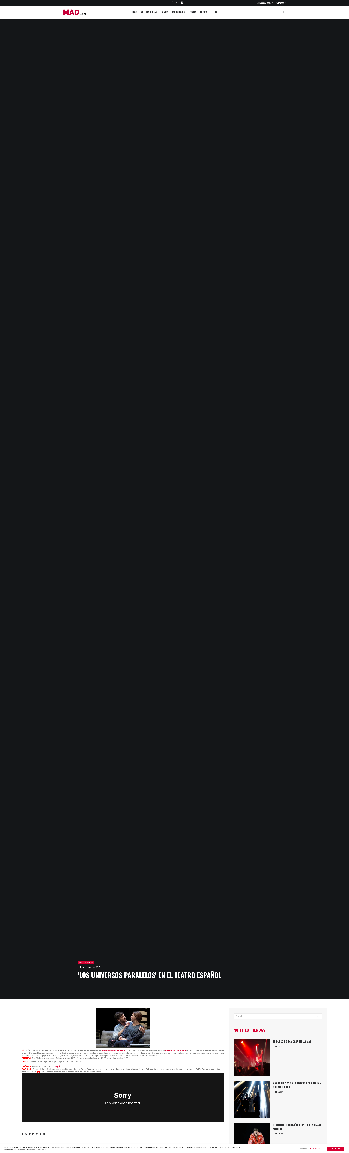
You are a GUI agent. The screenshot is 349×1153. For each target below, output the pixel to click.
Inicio (134, 12)
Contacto (279, 3)
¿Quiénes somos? (263, 3)
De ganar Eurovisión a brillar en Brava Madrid (297, 1127)
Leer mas (280, 1046)
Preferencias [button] (316, 1148)
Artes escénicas (149, 12)
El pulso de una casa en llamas (292, 1041)
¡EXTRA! (214, 12)
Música (203, 12)
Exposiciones (178, 12)
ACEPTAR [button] (335, 1148)
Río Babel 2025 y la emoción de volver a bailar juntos (297, 1085)
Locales (192, 12)
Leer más (303, 1149)
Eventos (165, 12)
